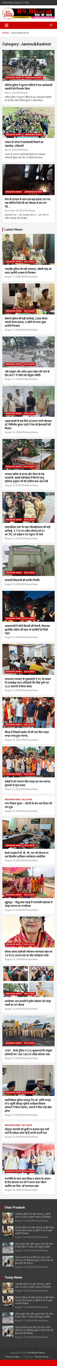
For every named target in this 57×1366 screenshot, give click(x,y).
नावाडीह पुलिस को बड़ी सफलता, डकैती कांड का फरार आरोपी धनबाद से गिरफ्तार (33, 1216)
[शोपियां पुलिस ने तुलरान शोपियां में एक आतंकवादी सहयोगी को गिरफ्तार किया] (28, 65)
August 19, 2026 (13, 276)
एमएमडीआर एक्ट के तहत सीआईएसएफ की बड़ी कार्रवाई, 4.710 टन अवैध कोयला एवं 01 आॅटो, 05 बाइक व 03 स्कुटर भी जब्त (27, 530)
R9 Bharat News (30, 276)
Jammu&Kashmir (33, 78)
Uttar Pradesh (15, 1207)
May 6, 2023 (11, 93)
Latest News (14, 229)
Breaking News (14, 78)
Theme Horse (41, 1356)
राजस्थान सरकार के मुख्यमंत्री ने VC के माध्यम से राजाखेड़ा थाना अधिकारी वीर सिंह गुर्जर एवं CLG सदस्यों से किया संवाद (28, 682)
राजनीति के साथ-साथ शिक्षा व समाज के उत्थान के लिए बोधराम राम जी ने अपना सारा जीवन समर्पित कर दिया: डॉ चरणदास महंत (28, 1182)
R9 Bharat (23, 93)
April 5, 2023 (11, 150)
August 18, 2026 (13, 860)
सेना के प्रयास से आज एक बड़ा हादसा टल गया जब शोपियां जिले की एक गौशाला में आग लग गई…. (27, 203)
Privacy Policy (12, 1356)
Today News (13, 1277)
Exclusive (29, 262)
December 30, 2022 (14, 210)
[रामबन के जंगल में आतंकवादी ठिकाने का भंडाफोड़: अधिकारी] (28, 122)
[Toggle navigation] (6, 25)
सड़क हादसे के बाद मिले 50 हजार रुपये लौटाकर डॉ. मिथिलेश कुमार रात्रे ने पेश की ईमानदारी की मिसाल (28, 424)
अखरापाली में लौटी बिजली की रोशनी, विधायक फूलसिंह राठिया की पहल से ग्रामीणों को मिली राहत (27, 629)
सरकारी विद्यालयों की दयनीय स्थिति (22, 580)
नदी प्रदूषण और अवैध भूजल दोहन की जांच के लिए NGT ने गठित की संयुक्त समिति (34, 1245)
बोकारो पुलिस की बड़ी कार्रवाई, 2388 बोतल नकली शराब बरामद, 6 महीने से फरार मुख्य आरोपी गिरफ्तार (26, 322)
